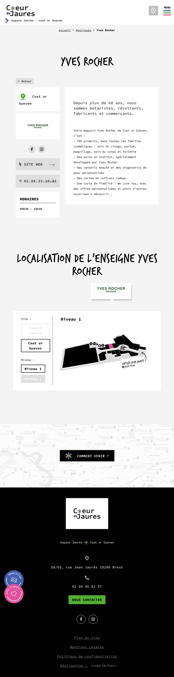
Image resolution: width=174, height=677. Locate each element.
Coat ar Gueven (33, 99)
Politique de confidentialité (87, 656)
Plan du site (87, 637)
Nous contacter (87, 600)
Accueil (65, 30)
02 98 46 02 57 (87, 586)
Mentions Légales (87, 647)
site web (33, 164)
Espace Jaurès (71, 542)
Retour (26, 81)
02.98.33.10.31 (40, 181)
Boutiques (83, 30)
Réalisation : (74, 665)
